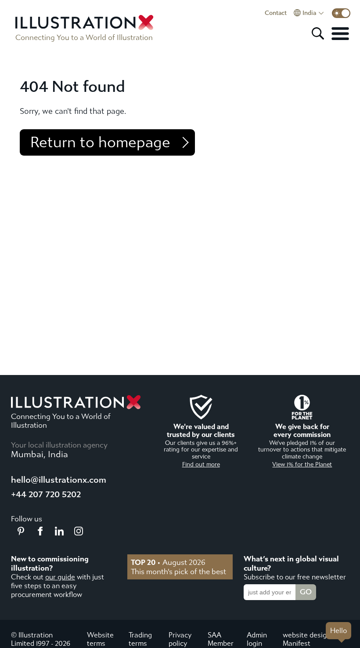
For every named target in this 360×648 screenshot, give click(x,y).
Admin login (257, 639)
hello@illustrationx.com (58, 480)
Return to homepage (100, 142)
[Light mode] (341, 13)
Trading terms (140, 639)
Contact (276, 13)
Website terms (100, 639)
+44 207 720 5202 (46, 494)
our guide (60, 577)
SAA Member (221, 639)
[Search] (317, 33)
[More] (340, 33)
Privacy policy (180, 639)
